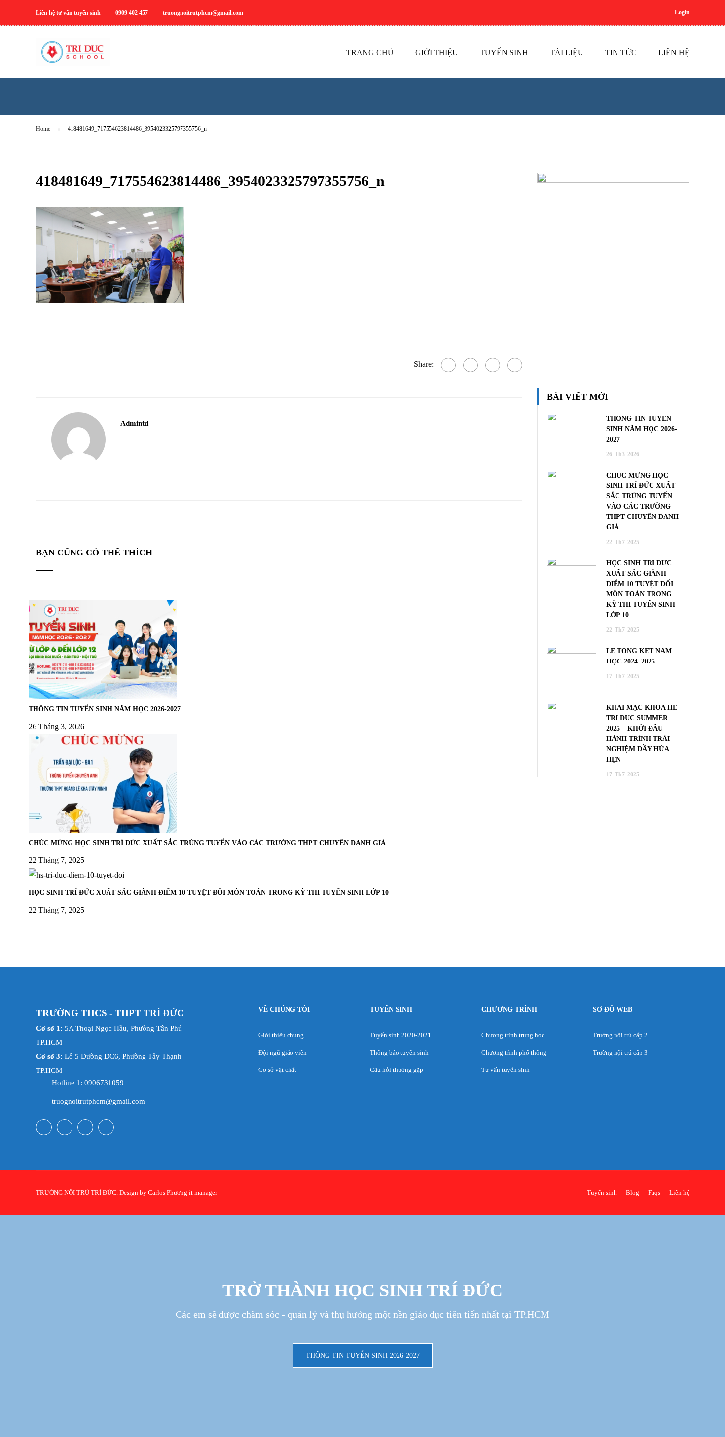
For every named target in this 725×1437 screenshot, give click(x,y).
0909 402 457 (131, 12)
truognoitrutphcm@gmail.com (98, 1101)
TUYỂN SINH (504, 52)
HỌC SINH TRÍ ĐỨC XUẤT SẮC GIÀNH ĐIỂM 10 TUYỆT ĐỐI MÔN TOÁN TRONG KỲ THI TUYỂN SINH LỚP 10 (209, 892)
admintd (134, 423)
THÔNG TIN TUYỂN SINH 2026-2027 (363, 1355)
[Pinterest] (515, 365)
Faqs (654, 1192)
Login (682, 12)
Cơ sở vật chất (277, 1069)
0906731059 (104, 1083)
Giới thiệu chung (281, 1035)
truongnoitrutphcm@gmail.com (203, 12)
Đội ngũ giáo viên (282, 1052)
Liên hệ (679, 1192)
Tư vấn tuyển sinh (505, 1069)
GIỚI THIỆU (436, 52)
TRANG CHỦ (370, 52)
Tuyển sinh (602, 1192)
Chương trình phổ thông (513, 1052)
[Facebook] (448, 365)
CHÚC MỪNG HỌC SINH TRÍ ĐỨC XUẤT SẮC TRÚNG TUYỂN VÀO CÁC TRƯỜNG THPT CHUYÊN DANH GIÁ (207, 843)
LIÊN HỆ (673, 52)
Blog (632, 1192)
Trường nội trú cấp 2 (620, 1035)
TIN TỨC (621, 52)
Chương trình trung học (512, 1035)
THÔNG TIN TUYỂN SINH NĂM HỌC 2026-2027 (105, 709)
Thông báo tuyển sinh (399, 1052)
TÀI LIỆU (566, 52)
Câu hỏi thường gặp (396, 1069)
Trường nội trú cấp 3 (620, 1052)
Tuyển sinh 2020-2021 (400, 1035)
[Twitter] (492, 365)
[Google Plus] (470, 365)
